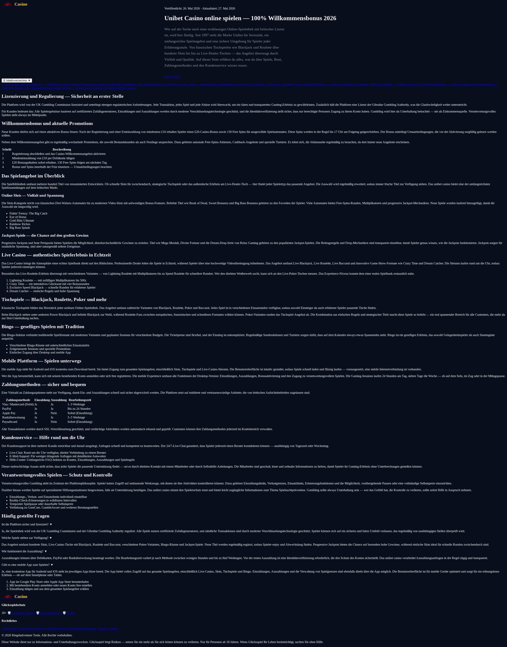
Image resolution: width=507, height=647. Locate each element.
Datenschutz (9, 628)
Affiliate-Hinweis (58, 628)
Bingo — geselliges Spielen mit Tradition (341, 84)
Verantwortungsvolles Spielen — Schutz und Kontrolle (66, 88)
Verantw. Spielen (107, 628)
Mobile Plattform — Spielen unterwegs (394, 84)
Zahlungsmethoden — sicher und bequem (447, 84)
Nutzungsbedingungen (32, 628)
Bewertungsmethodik (82, 628)
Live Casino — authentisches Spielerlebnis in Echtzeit (212, 84)
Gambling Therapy (21, 613)
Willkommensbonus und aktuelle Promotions (107, 84)
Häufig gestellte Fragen (119, 88)
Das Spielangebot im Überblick (157, 84)
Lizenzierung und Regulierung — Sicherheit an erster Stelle (40, 84)
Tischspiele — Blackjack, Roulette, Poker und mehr (281, 84)
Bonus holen (172, 76)
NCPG (68, 613)
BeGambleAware (49, 613)
